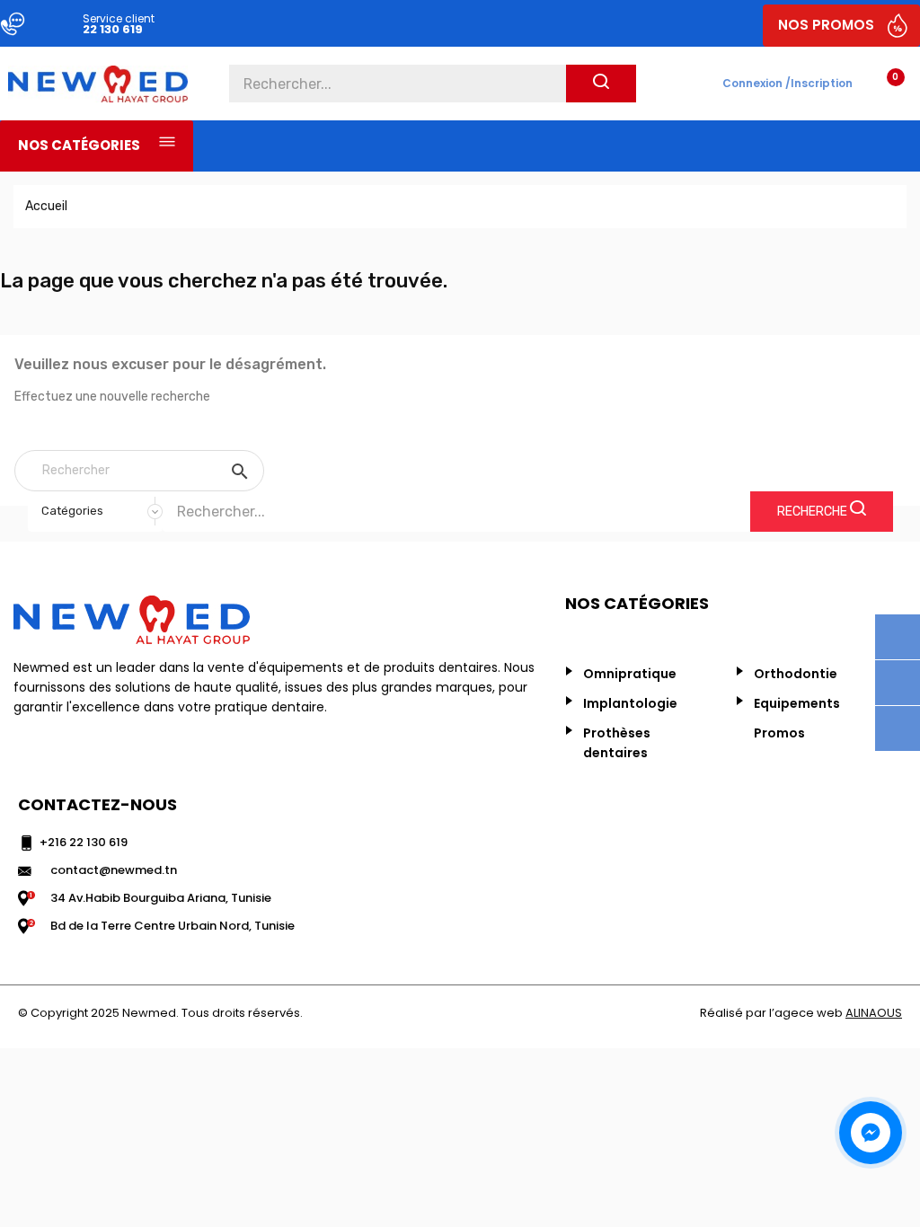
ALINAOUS (873, 1012)
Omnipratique (630, 674)
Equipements (797, 703)
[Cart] (880, 81)
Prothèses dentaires (616, 743)
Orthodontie (795, 674)
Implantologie (630, 703)
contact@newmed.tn (113, 869)
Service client (119, 18)
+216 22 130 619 (84, 842)
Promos (779, 733)
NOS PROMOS (826, 24)
